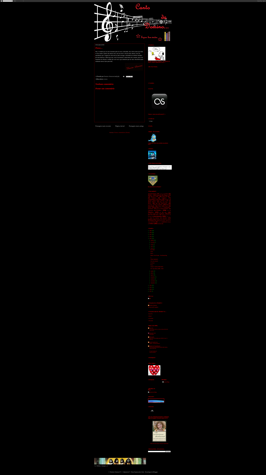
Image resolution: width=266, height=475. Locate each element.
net (160, 212)
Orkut (151, 214)
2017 (151, 291)
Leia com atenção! (154, 261)
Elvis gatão (151, 337)
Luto (168, 210)
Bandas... (150, 195)
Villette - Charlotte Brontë (154, 343)
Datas (160, 199)
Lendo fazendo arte (153, 342)
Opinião (169, 213)
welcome (159, 223)
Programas (158, 219)
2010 (151, 232)
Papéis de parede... (165, 214)
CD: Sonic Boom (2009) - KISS (156, 268)
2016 (151, 289)
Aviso (166, 193)
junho (152, 271)
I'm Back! (152, 263)
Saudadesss (151, 220)
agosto (152, 275)
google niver (161, 207)
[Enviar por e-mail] (126, 76)
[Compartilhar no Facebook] (130, 76)
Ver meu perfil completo (153, 307)
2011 (151, 234)
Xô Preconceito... (152, 352)
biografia (158, 195)
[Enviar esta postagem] (123, 76)
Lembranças (150, 210)
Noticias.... (163, 213)
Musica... (151, 212)
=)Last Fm (150, 313)
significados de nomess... (161, 220)
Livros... (159, 210)
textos (105, 79)
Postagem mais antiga (136, 126)
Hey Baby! (152, 249)
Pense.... (152, 264)
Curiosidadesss (152, 199)
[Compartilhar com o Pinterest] (132, 76)
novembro (153, 280)
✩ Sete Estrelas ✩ (153, 351)
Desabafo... (167, 199)
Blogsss (166, 195)
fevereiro (153, 242)
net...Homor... (150, 213)
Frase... (150, 207)
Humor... (152, 208)
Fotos (159, 206)
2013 (151, 238)
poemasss (150, 219)
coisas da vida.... (166, 196)
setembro (153, 277)
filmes (167, 204)
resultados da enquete (166, 219)
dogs (156, 203)
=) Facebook (150, 318)
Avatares (161, 193)
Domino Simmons (153, 305)
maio (152, 248)
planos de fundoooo (154, 218)
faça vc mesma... (158, 204)
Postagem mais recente (103, 126)
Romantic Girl (152, 333)
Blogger (155, 472)
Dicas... (150, 203)
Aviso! (151, 251)
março (152, 244)
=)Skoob (150, 316)
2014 (151, 285)
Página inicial (120, 126)
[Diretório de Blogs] (152, 392)
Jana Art (151, 328)
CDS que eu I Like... (153, 196)
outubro (152, 278)
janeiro (152, 240)
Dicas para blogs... (164, 201)
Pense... (152, 253)
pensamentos (158, 216)
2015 (151, 287)
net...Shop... (157, 213)
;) (150, 257)
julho (152, 273)
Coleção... (154, 198)
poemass (165, 218)
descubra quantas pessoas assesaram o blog (158, 200)
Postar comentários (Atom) (122, 132)
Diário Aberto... (152, 202)
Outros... (157, 214)
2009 (151, 230)
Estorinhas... (150, 204)
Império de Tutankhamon (154, 346)
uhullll (163, 221)
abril (152, 246)
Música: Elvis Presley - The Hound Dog (158, 255)
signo (168, 220)
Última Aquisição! (154, 259)
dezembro (153, 282)
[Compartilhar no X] (129, 76)
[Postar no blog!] (128, 76)
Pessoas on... (168, 216)
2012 (151, 236)
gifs (156, 207)
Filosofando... (151, 206)
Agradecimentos (152, 193)
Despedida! (151, 334)
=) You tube (150, 320)
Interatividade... (165, 208)
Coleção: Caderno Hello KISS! (156, 266)
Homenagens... (167, 207)
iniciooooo (158, 208)
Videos (151, 223)
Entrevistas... (164, 203)
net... (166, 212)
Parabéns (150, 216)
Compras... (164, 198)
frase (166, 206)
